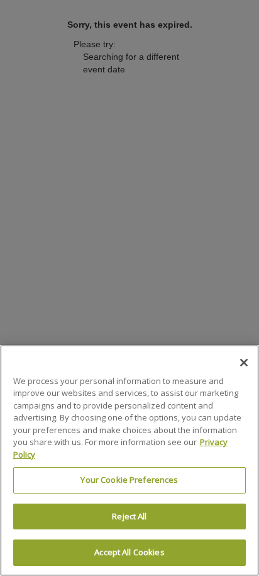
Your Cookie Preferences (129, 479)
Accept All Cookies (129, 552)
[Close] (244, 362)
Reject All (129, 516)
